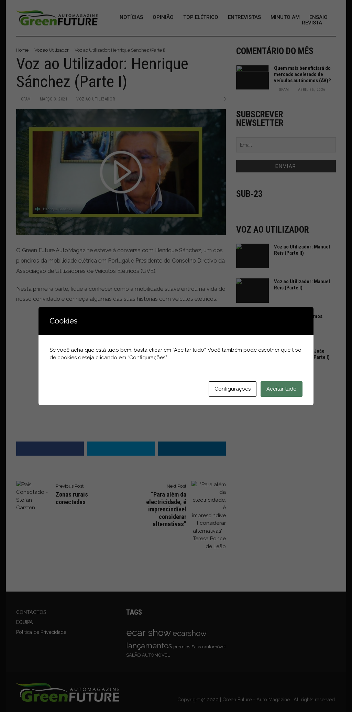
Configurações (232, 389)
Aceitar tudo (281, 389)
